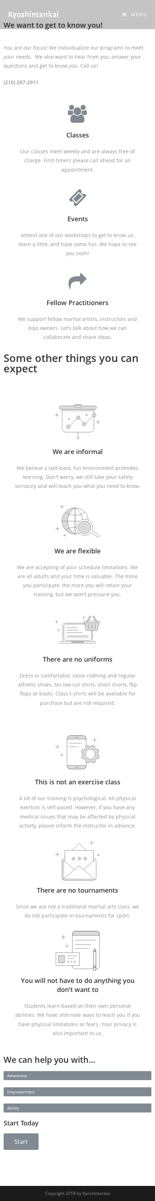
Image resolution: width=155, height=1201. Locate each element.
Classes (77, 135)
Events (77, 218)
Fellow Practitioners (77, 302)
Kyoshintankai (33, 14)
